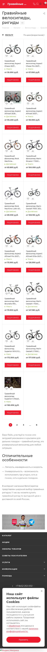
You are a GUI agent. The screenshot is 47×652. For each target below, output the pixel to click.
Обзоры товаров (11, 549)
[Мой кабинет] (40, 4)
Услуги (6, 562)
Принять (23, 640)
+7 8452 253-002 (24, 586)
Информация (9, 569)
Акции (6, 542)
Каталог (7, 535)
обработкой (14, 626)
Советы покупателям (14, 556)
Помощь (7, 576)
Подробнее (13, 80)
